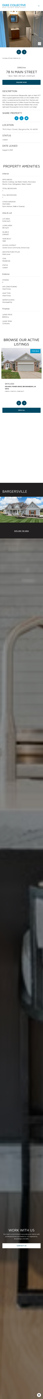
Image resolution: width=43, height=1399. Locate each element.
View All (21, 410)
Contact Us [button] (21, 1246)
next (24, 52)
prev (18, 52)
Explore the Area (21, 531)
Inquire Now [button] (21, 82)
